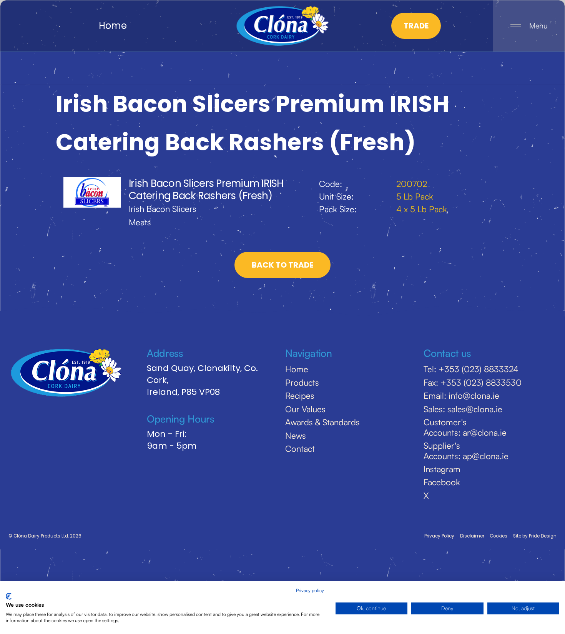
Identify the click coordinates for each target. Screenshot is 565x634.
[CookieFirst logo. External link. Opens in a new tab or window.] (9, 596)
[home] (282, 26)
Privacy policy (310, 590)
